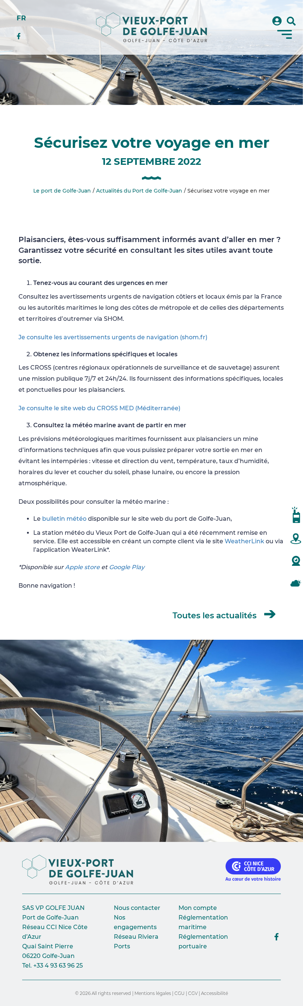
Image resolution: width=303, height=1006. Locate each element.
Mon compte (197, 907)
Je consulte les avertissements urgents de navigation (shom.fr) (112, 337)
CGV (193, 993)
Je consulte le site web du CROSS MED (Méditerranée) (99, 408)
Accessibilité (214, 993)
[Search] (291, 21)
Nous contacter (137, 907)
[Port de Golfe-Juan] (152, 27)
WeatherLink (244, 541)
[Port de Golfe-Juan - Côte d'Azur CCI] (80, 869)
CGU (179, 993)
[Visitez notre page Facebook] (276, 937)
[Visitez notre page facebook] (21, 36)
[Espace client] (276, 21)
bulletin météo (64, 518)
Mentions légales (153, 993)
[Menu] (284, 34)
